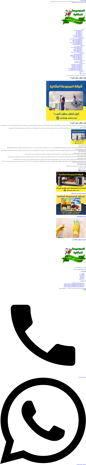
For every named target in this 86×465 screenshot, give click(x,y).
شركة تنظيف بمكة (79, 32)
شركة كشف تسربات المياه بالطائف (76, 69)
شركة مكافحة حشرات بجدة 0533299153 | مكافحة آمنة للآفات (74, 283)
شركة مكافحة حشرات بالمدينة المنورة (75, 38)
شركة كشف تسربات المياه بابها (77, 66)
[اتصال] (84, 289)
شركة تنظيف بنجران (78, 33)
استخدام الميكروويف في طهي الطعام (78, 193)
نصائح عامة (77, 75)
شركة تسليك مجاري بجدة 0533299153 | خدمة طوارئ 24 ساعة (74, 285)
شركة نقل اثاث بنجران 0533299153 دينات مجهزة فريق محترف (74, 286)
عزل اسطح (82, 60)
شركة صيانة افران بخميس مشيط (76, 52)
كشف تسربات (81, 63)
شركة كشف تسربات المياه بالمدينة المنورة (75, 70)
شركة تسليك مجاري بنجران (77, 57)
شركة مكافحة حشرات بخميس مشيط (76, 42)
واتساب (79, 167)
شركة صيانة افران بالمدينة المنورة (76, 47)
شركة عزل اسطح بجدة (78, 61)
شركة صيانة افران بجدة (78, 48)
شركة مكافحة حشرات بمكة (77, 39)
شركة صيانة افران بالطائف (77, 50)
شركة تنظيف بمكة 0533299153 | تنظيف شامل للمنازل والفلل (74, 284)
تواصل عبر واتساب (76, 269)
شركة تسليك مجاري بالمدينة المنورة (76, 54)
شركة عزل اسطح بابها (78, 62)
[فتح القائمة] (80, 73)
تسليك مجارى (82, 276)
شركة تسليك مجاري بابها (78, 58)
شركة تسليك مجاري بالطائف (77, 56)
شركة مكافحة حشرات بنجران (77, 44)
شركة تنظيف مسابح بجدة (78, 30)
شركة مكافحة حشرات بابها (77, 43)
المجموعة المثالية (82, 75)
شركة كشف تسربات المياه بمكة (76, 65)
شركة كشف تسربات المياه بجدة (77, 67)
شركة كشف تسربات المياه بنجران (76, 64)
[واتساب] (85, 289)
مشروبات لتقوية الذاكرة (81, 216)
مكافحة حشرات (81, 37)
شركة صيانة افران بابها (78, 51)
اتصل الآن (83, 167)
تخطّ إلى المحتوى (83, 0)
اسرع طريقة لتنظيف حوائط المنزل (79, 239)
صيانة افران (82, 45)
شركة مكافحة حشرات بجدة (77, 41)
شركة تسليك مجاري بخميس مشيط (76, 55)
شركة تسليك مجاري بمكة (78, 59)
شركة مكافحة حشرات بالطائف (77, 40)
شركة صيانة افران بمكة (78, 46)
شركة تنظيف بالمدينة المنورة (77, 36)
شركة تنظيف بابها (79, 31)
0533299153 (74, 2)
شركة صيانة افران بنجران (78, 49)
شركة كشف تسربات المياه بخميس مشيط (75, 68)
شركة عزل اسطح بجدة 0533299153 (78, 282)
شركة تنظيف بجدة (79, 34)
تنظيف (83, 29)
